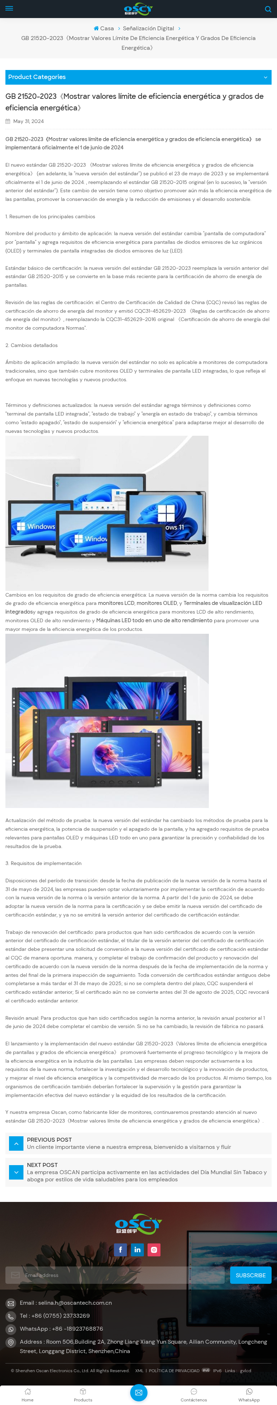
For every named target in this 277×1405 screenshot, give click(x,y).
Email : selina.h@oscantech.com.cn (66, 1303)
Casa (107, 28)
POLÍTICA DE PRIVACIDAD (174, 1371)
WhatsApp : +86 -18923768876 (61, 1328)
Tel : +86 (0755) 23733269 (55, 1316)
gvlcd (245, 1371)
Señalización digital (148, 28)
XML (139, 1371)
